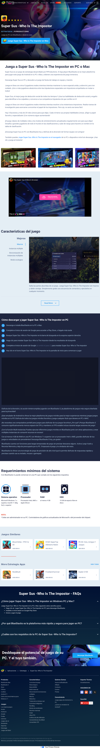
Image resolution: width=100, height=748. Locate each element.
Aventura (3, 711)
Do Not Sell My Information (53, 740)
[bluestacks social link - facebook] (90, 692)
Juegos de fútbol (6, 730)
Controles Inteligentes (35, 703)
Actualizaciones (85, 682)
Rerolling (31, 706)
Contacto (57, 687)
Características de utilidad (37, 720)
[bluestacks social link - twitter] (94, 692)
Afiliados (67, 3)
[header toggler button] (97, 3)
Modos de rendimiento (35, 708)
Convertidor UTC (34, 722)
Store (55, 3)
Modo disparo (33, 685)
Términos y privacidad (7, 740)
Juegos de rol (5, 721)
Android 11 (4, 694)
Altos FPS (32, 715)
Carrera (57, 689)
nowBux (3, 692)
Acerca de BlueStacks (61, 682)
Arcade (3, 714)
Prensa (57, 692)
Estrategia (6, 31)
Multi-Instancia (33, 689)
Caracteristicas (19, 3)
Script (31, 713)
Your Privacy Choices (52, 747)
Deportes (3, 725)
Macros (31, 696)
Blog (43, 3)
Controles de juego (34, 682)
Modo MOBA (33, 687)
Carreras (3, 718)
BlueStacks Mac (5, 682)
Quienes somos (60, 680)
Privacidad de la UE (40, 740)
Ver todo (95, 564)
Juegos (33, 3)
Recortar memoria (34, 710)
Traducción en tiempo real (36, 701)
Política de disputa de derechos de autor (24, 740)
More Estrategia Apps (13, 564)
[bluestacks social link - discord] (81, 692)
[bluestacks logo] (6, 3)
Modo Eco (32, 699)
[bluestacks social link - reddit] (86, 692)
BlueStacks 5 (5, 685)
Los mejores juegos (6, 707)
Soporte (77, 3)
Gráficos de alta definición (37, 717)
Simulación (4, 723)
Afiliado (57, 685)
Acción (3, 709)
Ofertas (3, 689)
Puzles (3, 716)
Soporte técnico (86, 680)
